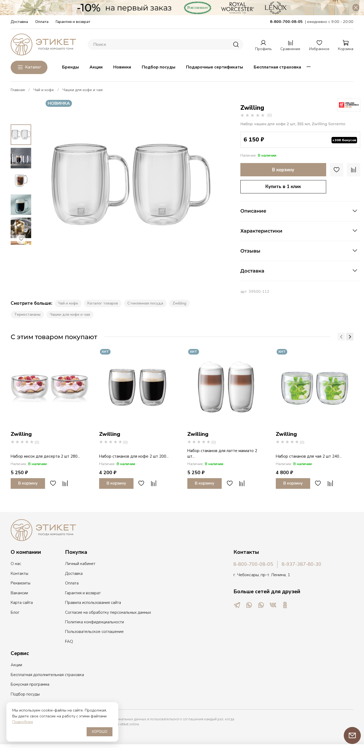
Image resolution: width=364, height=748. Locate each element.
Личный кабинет (80, 563)
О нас (16, 563)
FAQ (69, 641)
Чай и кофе (43, 89)
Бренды (70, 67)
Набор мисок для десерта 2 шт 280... (45, 456)
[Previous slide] (54, 184)
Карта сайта (22, 602)
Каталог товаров (102, 303)
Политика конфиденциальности (94, 622)
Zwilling (179, 303)
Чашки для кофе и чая (82, 89)
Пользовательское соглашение (94, 631)
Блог (15, 612)
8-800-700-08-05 (253, 564)
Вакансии (19, 593)
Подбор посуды (158, 67)
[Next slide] (207, 184)
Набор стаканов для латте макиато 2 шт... (222, 453)
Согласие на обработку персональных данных (108, 612)
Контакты (19, 573)
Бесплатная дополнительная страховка (47, 674)
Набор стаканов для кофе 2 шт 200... (134, 456)
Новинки (122, 67)
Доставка (19, 21)
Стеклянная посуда (145, 303)
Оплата (41, 21)
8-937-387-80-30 (301, 564)
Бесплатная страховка (277, 67)
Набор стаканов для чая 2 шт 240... (309, 456)
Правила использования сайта (93, 602)
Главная (18, 89)
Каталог (33, 67)
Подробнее (22, 721)
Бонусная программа (30, 684)
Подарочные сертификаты (214, 67)
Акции (96, 67)
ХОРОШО (99, 731)
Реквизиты (20, 583)
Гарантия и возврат (73, 21)
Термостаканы (27, 314)
